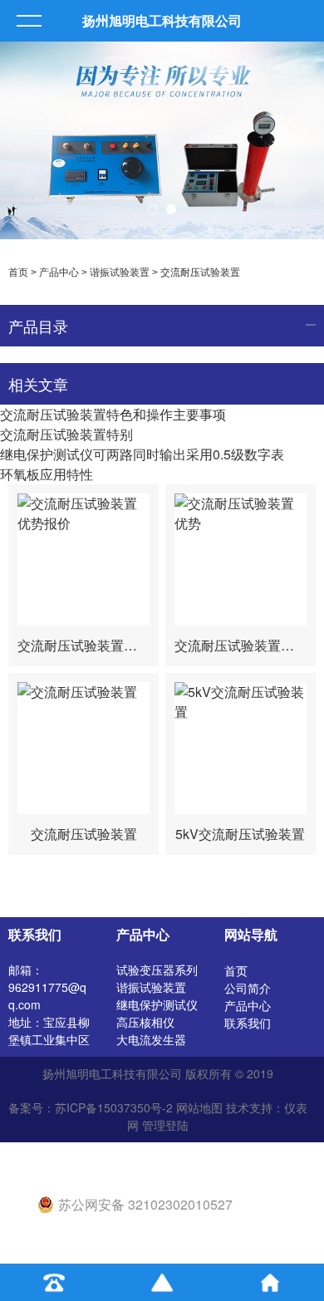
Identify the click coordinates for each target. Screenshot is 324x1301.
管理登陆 (165, 1125)
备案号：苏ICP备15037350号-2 (90, 1107)
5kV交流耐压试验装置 (240, 833)
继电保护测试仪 (157, 1004)
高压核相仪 (145, 1022)
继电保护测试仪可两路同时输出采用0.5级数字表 (142, 454)
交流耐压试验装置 (200, 272)
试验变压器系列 (157, 969)
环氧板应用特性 (46, 474)
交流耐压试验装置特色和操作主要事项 (113, 414)
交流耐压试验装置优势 (240, 645)
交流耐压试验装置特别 (66, 434)
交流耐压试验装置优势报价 (97, 645)
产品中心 (59, 272)
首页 (18, 272)
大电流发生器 (151, 1039)
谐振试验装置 (120, 272)
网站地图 (199, 1107)
